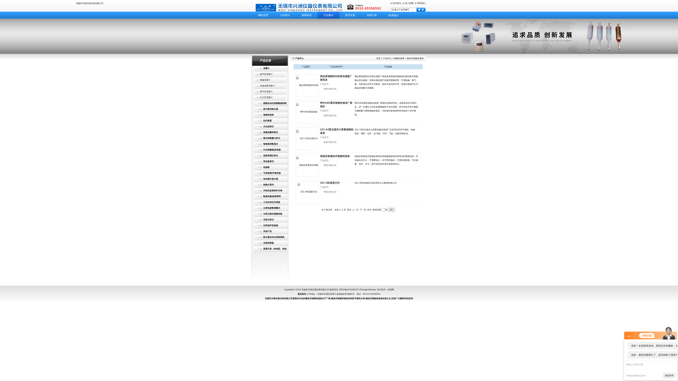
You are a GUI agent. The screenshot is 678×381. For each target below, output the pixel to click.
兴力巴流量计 (266, 97)
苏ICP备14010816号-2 (350, 289)
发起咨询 (669, 375)
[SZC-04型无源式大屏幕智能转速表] (307, 139)
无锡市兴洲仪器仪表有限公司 (318, 7)
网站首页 (263, 15)
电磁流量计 (265, 80)
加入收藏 (409, 3)
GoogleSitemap (368, 289)
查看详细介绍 (330, 89)
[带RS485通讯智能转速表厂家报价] (307, 112)
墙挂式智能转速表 (415, 58)
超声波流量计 (266, 74)
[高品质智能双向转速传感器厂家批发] (307, 85)
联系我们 (421, 3)
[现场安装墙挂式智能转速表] (307, 165)
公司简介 (285, 15)
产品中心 (387, 58)
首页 (378, 58)
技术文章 (350, 15)
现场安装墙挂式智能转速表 (335, 156)
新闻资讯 (307, 15)
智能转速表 (399, 58)
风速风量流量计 (267, 85)
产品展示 (328, 15)
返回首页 (302, 294)
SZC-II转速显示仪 (330, 182)
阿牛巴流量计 (266, 91)
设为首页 (397, 3)
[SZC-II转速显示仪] (307, 192)
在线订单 (372, 15)
